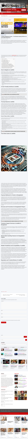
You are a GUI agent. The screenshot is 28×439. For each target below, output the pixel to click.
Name (2, 310)
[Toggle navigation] (2, 14)
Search (2, 335)
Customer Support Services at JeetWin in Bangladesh (8, 65)
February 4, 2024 (7, 351)
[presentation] (25, 358)
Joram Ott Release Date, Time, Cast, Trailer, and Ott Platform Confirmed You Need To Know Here (8, 351)
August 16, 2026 (5, 367)
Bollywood (13, 364)
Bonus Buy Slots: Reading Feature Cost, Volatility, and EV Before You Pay (22, 377)
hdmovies (3, 291)
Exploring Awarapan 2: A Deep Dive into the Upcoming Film (14, 367)
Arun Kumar (11, 351)
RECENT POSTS (17, 373)
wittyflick (9, 411)
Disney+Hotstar (6, 353)
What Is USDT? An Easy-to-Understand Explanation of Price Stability (7, 295)
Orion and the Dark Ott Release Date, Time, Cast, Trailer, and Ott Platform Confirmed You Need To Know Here (22, 355)
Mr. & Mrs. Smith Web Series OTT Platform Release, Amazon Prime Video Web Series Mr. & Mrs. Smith (22, 351)
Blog (3, 364)
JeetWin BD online (14, 55)
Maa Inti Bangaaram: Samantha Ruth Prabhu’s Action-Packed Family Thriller (22, 384)
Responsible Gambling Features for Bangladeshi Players (8, 66)
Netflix (23, 353)
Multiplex (8, 365)
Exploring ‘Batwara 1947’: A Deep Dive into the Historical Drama (22, 367)
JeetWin (6, 291)
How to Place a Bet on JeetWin (6, 62)
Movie (21, 353)
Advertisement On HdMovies (4, 411)
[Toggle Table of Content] (13, 59)
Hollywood (5, 364)
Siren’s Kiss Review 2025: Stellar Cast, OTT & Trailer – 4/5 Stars (20, 295)
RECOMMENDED (3, 358)
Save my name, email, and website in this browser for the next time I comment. (11, 320)
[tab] (5, 347)
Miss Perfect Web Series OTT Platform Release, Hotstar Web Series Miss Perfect (9, 356)
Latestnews (10, 353)
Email (2, 313)
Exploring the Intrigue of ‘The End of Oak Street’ (6, 366)
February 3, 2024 (20, 351)
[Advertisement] (14, 49)
